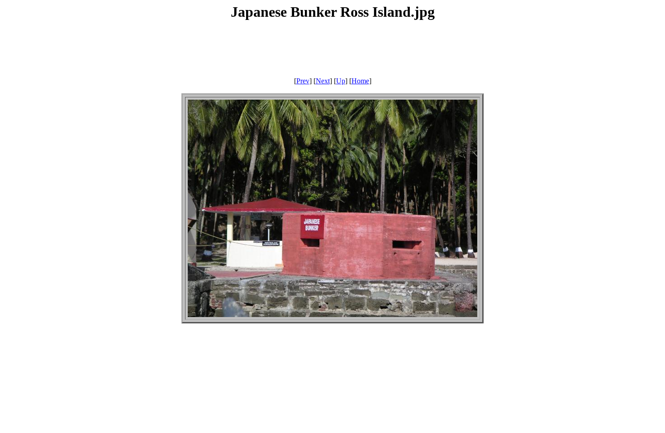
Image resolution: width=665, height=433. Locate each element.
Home (360, 81)
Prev (302, 81)
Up (340, 81)
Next (323, 81)
